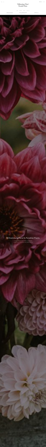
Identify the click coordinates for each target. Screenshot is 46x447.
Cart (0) (44, 1)
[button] (24, 10)
